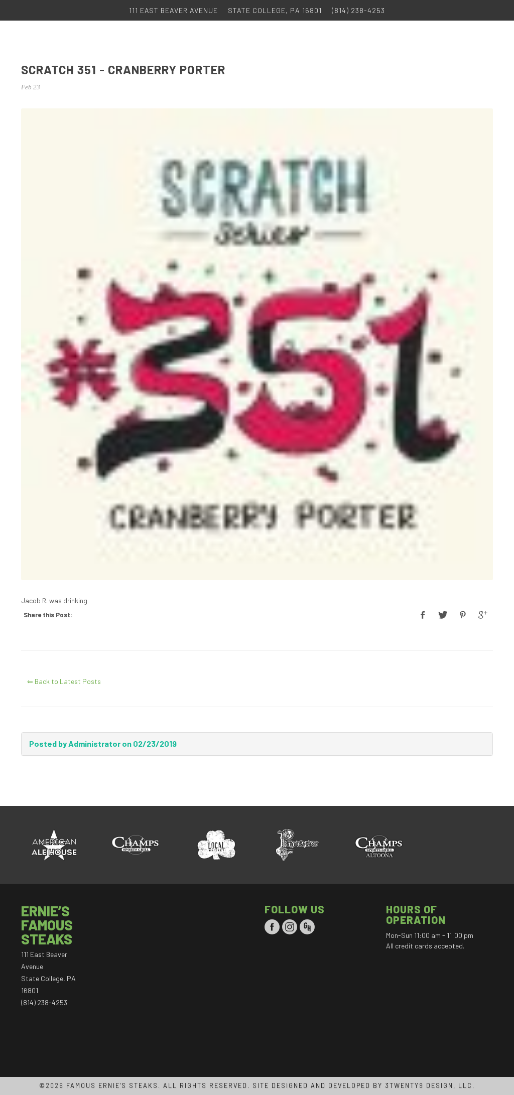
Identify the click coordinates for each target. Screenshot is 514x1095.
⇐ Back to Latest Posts (64, 681)
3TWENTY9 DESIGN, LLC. (430, 1085)
